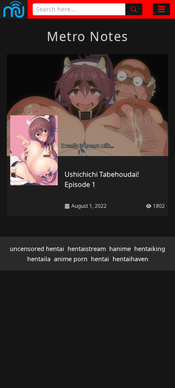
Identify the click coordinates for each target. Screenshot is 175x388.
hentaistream (87, 249)
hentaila (39, 259)
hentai (100, 259)
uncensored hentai (37, 249)
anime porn (71, 259)
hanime (120, 249)
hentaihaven (130, 259)
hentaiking (149, 249)
